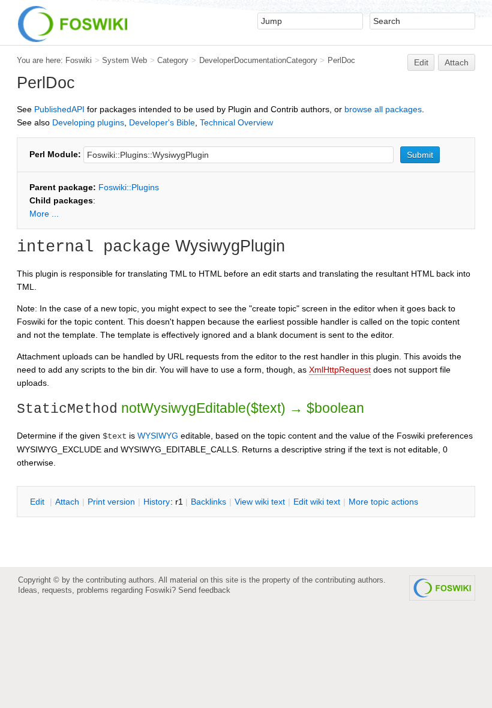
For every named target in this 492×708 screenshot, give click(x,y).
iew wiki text (260, 501)
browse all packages (383, 109)
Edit (421, 62)
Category (172, 60)
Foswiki (78, 60)
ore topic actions (383, 501)
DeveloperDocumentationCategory (258, 60)
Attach (457, 62)
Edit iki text (316, 501)
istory (156, 501)
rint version (111, 501)
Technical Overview (236, 122)
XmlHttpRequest (340, 369)
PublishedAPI (59, 109)
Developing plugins (88, 122)
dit (38, 501)
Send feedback (204, 590)
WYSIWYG (157, 435)
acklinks (208, 501)
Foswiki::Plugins (128, 187)
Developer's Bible (162, 122)
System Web (124, 60)
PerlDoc (341, 60)
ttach (67, 501)
